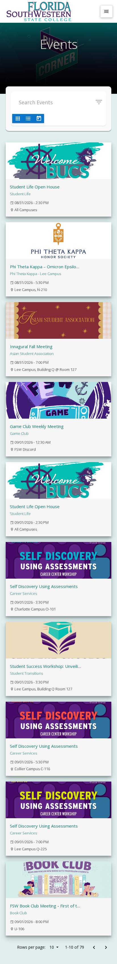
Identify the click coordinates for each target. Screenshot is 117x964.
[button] (101, 102)
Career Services (23, 593)
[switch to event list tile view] (17, 118)
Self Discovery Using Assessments (44, 586)
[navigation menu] (106, 11)
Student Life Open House (35, 187)
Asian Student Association (32, 353)
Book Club (18, 912)
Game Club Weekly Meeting (37, 426)
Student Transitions (26, 673)
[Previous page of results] (94, 948)
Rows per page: (35, 947)
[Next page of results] (106, 948)
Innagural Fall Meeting (31, 346)
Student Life (20, 193)
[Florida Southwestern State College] (50, 11)
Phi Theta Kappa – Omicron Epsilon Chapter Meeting (61, 266)
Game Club (19, 433)
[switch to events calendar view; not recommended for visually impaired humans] (38, 118)
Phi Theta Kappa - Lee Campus (35, 273)
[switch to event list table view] (28, 118)
